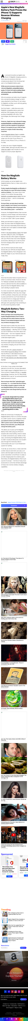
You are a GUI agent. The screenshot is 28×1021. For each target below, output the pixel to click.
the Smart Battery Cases (14, 232)
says (22, 291)
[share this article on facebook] (3, 41)
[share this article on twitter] (8, 41)
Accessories (3, 5)
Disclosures (15, 1015)
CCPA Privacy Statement (17, 1012)
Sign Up (23, 947)
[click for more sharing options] (12, 41)
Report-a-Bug (18, 1007)
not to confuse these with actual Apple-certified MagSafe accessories (13, 92)
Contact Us (6, 1004)
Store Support (10, 1007)
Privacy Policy (8, 1012)
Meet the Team (6, 1005)
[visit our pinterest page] (12, 991)
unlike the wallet (5, 149)
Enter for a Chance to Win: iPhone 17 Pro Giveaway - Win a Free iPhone (14, 3)
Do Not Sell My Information (10, 1013)
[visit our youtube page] (19, 991)
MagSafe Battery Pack (11, 134)
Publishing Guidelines (20, 1013)
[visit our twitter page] (9, 991)
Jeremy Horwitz (16, 349)
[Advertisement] (14, 60)
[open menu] (1, 1)
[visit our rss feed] (22, 991)
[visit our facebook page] (5, 991)
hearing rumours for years (15, 340)
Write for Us (21, 1005)
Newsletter (14, 1005)
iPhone (7, 5)
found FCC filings (13, 351)
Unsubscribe (13, 1004)
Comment (18, 505)
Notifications (21, 1004)
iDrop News (10, 1017)
